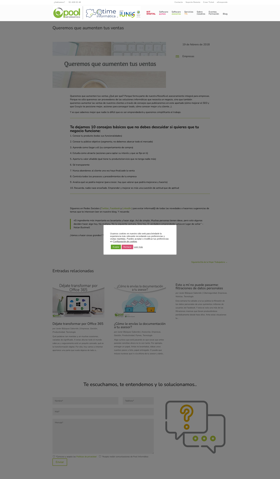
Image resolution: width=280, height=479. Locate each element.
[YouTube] (98, 2)
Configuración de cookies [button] (125, 241)
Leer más (138, 247)
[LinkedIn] (94, 2)
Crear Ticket (208, 2)
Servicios (188, 13)
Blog (225, 14)
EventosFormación (214, 13)
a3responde (222, 2)
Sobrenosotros (201, 13)
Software (163, 13)
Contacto (179, 2)
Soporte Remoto (193, 2)
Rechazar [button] (127, 247)
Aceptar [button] (116, 247)
